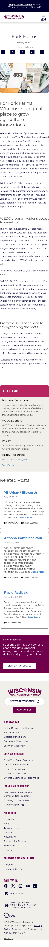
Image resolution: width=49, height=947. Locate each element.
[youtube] (28, 886)
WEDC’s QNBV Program (15, 459)
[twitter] (13, 886)
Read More (26, 517)
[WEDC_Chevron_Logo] (14, 15)
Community (12, 523)
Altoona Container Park (23, 538)
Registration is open (20, 4)
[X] (13, 52)
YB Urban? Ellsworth (20, 492)
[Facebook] (3, 52)
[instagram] (20, 886)
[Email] (42, 52)
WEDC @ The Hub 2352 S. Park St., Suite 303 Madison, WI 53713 (23, 905)
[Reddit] (22, 52)
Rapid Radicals (16, 592)
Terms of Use (19, 929)
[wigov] (9, 913)
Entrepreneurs (13, 622)
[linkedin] (35, 886)
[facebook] (6, 886)
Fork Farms (8, 465)
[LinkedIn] (32, 52)
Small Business (30, 523)
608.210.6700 (17, 893)
